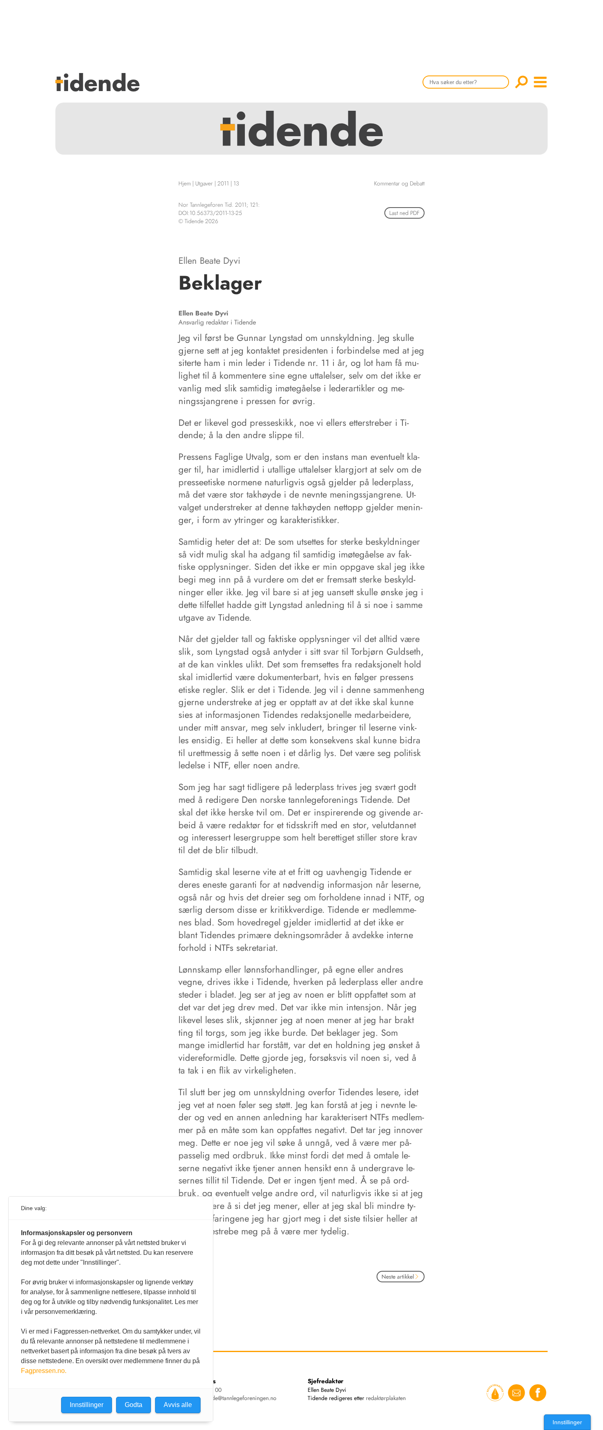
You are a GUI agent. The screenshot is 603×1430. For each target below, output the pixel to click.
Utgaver (204, 183)
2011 (223, 183)
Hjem (184, 183)
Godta (133, 1404)
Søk (521, 82)
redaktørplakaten (386, 1398)
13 (236, 183)
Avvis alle (178, 1404)
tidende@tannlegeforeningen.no (238, 1398)
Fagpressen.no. (43, 1370)
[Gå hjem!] (99, 87)
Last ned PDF (404, 213)
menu (540, 82)
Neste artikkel (397, 1276)
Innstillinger (567, 1422)
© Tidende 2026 (198, 221)
